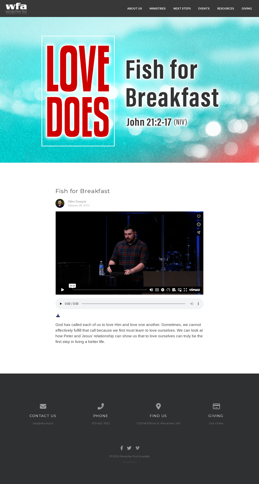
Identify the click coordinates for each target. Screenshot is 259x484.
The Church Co (130, 462)
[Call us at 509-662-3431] (101, 406)
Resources (225, 8)
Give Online (216, 423)
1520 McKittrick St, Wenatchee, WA (158, 423)
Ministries (158, 8)
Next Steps (182, 8)
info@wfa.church (43, 423)
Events (203, 8)
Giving (247, 8)
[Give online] (216, 406)
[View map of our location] (158, 406)
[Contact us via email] (43, 406)
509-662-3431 (101, 423)
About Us (134, 8)
